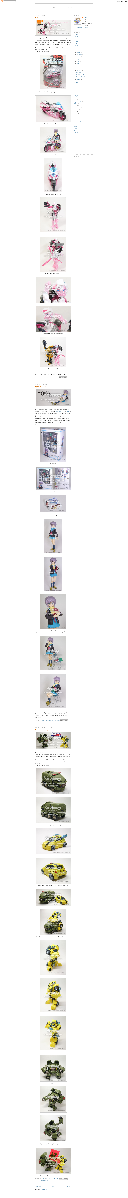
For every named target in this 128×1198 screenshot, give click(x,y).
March (78, 68)
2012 (76, 39)
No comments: (56, 720)
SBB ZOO (76, 127)
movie (75, 111)
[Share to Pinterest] (66, 377)
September (79, 54)
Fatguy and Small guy (42, 730)
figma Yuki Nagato (41, 387)
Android (75, 113)
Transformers (44, 379)
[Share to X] (63, 377)
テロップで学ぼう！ (79, 121)
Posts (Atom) (45, 1189)
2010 (76, 43)
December (79, 50)
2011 (76, 41)
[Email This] (60, 377)
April (78, 66)
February (79, 70)
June (78, 61)
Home (53, 1186)
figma (68, 411)
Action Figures (44, 722)
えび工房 (76, 133)
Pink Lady (38, 18)
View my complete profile (81, 27)
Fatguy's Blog (64, 7)
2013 (76, 37)
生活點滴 (76, 96)
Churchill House (77, 123)
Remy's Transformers (78, 125)
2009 (76, 46)
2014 (76, 34)
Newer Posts (38, 1186)
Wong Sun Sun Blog (78, 131)
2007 (76, 82)
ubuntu (75, 100)
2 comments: (55, 377)
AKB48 (75, 104)
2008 (76, 48)
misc (75, 98)
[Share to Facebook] (65, 377)
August (78, 57)
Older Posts (68, 1186)
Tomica (75, 105)
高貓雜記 (76, 129)
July (78, 59)
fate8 (85, 17)
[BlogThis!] (62, 377)
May (78, 63)
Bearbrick (76, 109)
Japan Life (76, 92)
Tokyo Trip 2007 (77, 102)
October (79, 52)
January (79, 79)
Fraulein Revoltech (59, 411)
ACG (75, 94)
